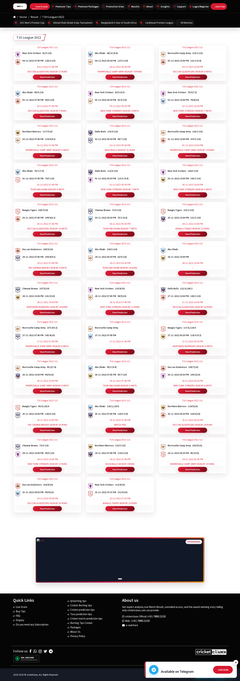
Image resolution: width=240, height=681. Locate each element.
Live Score (21, 607)
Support (181, 6)
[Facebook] (30, 651)
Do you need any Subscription (32, 624)
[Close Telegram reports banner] (235, 662)
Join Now (223, 669)
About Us (75, 631)
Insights (165, 6)
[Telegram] (51, 651)
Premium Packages (88, 6)
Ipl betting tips (78, 601)
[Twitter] (45, 651)
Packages (75, 627)
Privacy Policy (77, 636)
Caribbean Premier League (159, 22)
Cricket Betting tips (81, 605)
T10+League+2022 (53, 17)
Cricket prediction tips (82, 609)
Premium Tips (63, 6)
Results (135, 6)
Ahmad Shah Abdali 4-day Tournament (72, 22)
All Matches (187, 22)
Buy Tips (20, 611)
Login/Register (201, 6)
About (149, 6)
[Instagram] (40, 651)
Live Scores (41, 6)
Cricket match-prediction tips (86, 618)
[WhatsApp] (35, 651)
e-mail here (131, 625)
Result (34, 17)
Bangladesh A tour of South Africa (119, 22)
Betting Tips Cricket (81, 623)
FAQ (18, 615)
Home (23, 17)
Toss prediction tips (81, 614)
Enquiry (20, 620)
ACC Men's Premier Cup (32, 22)
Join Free (220, 6)
